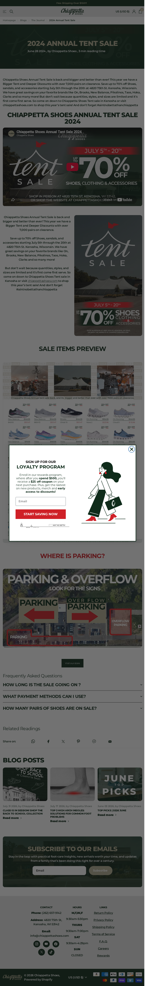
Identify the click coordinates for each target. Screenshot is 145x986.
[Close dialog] (132, 449)
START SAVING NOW (41, 514)
